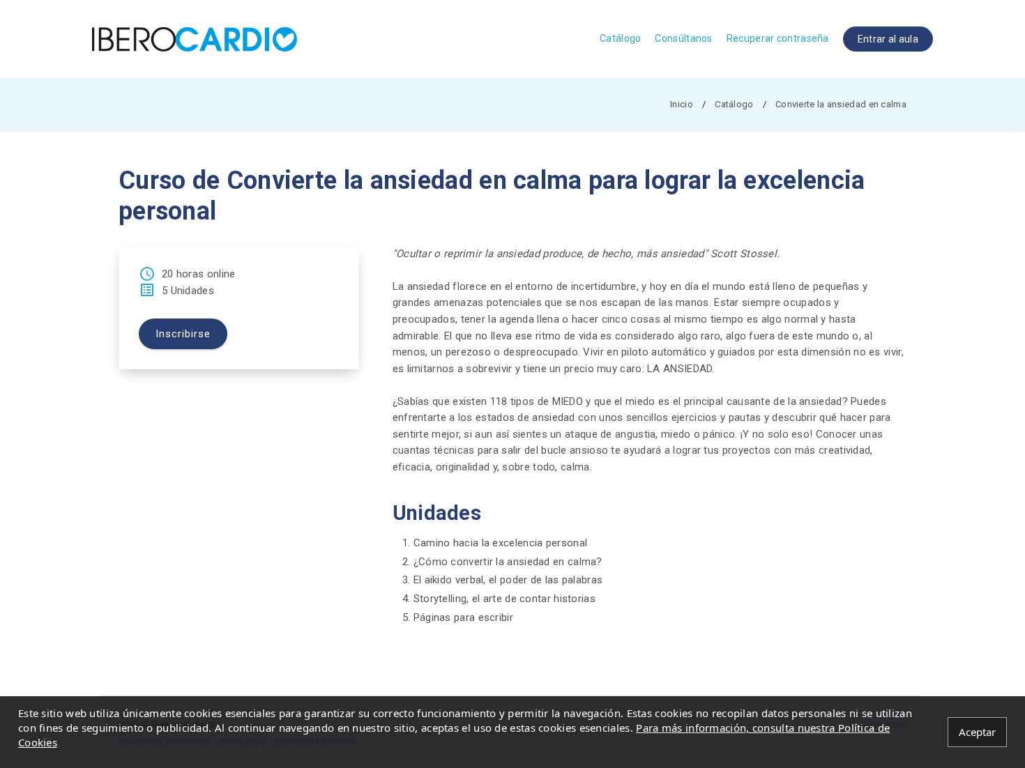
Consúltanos (683, 38)
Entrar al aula (888, 39)
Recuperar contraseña (778, 38)
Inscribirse (183, 334)
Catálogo (620, 38)
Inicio (681, 104)
